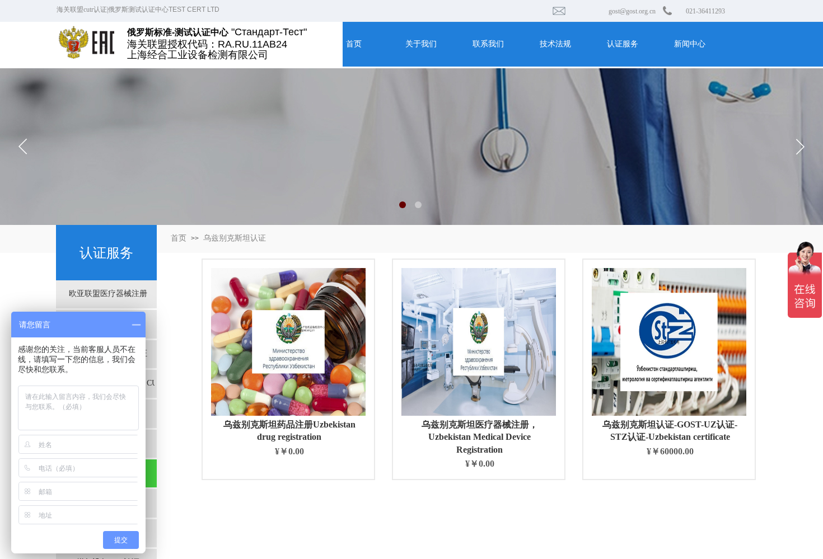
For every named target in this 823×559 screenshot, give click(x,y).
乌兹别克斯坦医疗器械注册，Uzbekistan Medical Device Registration (480, 437)
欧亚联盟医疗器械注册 (108, 293)
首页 (178, 238)
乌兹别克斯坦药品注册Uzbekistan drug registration (289, 430)
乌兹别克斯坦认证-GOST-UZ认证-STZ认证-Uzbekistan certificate (669, 430)
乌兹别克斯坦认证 (234, 238)
